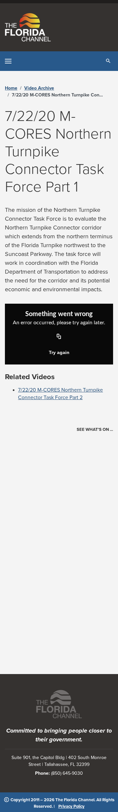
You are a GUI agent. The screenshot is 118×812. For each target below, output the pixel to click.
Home (11, 88)
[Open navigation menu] (8, 61)
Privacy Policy (71, 806)
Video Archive (39, 88)
